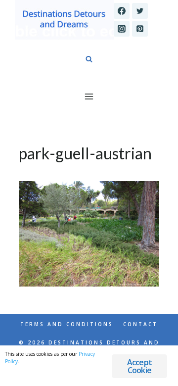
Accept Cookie (139, 366)
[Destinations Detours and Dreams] (64, 20)
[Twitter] (140, 11)
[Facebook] (122, 11)
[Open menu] (89, 96)
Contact (140, 324)
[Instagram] (122, 29)
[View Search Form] (89, 59)
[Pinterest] (140, 29)
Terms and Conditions (66, 324)
